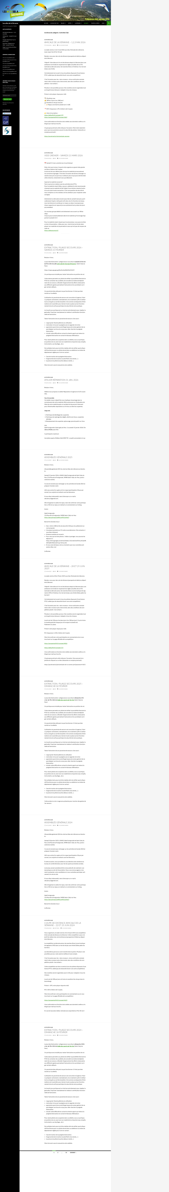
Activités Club (48, 39)
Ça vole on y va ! (54, 23)
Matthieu (56, 928)
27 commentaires (63, 825)
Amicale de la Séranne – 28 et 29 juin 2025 (64, 567)
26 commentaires (63, 460)
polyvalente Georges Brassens (66, 264)
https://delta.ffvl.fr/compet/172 (53, 647)
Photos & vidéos (95, 23)
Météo (69, 23)
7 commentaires (63, 571)
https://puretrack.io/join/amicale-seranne (56, 136)
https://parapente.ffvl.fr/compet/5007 (55, 117)
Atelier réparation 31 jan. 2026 (61, 380)
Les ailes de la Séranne (10, 23)
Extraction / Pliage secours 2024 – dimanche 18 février (63, 1031)
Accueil (46, 23)
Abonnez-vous (7, 99)
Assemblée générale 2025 (58, 457)
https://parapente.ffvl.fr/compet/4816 (55, 643)
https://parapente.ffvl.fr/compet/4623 (55, 1000)
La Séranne (77, 23)
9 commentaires (63, 1035)
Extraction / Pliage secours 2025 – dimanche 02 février (63, 684)
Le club (86, 23)
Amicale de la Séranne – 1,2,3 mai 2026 (65, 42)
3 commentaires (63, 252)
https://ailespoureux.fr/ (51, 230)
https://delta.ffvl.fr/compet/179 (53, 115)
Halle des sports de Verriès (65, 700)
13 (66, 1152)
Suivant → (73, 1152)
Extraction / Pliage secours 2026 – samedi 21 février (63, 248)
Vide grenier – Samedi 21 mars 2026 (63, 155)
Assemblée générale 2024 (58, 822)
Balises (63, 23)
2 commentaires (66, 928)
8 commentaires (63, 689)
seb (55, 45)
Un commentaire (63, 45)
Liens (103, 23)
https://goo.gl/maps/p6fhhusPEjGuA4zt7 (56, 517)
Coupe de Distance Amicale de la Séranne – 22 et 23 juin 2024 (62, 924)
